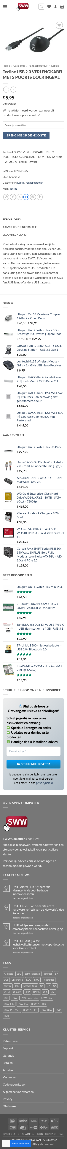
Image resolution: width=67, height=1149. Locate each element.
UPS (45, 991)
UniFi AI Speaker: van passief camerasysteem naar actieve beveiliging (37, 927)
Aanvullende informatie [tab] (20, 227)
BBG (19, 973)
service (8, 985)
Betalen (8, 1062)
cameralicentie (32, 973)
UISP (27, 991)
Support (8, 1048)
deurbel (48, 973)
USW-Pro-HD (38, 1004)
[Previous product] (13, 89)
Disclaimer (9, 1106)
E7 (56, 973)
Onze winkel (26, 1133)
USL (53, 991)
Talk (17, 985)
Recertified (48, 979)
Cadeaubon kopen (14, 1084)
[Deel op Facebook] (13, 197)
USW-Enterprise (29, 998)
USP (6, 998)
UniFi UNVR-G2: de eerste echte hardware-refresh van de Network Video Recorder (38, 909)
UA (55, 985)
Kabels (55, 65)
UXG (6, 1016)
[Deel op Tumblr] (40, 197)
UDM (7, 991)
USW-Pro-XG (30, 1010)
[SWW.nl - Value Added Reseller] (22, 6)
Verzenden (10, 1077)
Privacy (7, 1099)
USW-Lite (9, 1004)
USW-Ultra (46, 1010)
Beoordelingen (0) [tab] (15, 234)
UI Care (17, 991)
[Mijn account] (55, 6)
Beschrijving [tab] (11, 219)
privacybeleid (44, 783)
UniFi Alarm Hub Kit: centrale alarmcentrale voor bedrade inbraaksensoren (31, 890)
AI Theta (8, 973)
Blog (39, 1133)
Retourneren (11, 1041)
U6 (41, 985)
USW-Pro (23, 1004)
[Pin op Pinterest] (33, 197)
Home (6, 65)
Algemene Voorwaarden (18, 1091)
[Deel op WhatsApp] (6, 197)
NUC (36, 979)
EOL (28, 979)
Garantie (8, 1055)
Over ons (9, 1133)
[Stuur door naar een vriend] (26, 197)
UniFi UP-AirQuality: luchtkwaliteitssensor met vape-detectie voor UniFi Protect (38, 944)
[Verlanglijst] (49, 6)
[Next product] (6, 89)
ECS (6, 979)
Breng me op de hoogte (26, 135)
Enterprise (17, 979)
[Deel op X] (20, 197)
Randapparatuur (37, 65)
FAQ (61, 1133)
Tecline (13, 188)
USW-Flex (46, 998)
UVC (58, 1010)
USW (14, 998)
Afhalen (8, 1070)
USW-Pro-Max (12, 1010)
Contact (50, 1133)
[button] (5, 6)
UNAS (36, 991)
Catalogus (19, 65)
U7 (48, 985)
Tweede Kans (30, 985)
